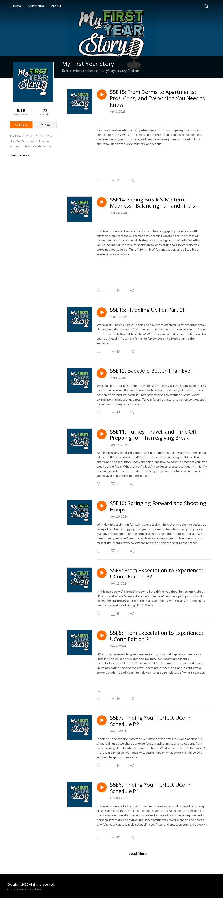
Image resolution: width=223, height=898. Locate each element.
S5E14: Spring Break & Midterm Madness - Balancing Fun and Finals (152, 202)
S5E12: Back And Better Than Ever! (152, 371)
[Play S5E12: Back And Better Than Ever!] (102, 373)
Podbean (36, 889)
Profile (56, 6)
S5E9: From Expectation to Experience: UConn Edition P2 (156, 573)
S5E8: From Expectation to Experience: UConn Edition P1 (156, 636)
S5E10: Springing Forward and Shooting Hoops (158, 506)
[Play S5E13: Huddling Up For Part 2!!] (102, 312)
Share (23, 124)
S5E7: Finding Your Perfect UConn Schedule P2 (151, 721)
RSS (47, 124)
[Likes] (98, 180)
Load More (138, 853)
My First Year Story (88, 64)
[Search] (206, 6)
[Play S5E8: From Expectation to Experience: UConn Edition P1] (102, 635)
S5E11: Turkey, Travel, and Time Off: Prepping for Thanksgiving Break (154, 434)
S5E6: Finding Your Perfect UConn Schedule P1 (151, 788)
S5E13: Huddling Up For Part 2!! (148, 310)
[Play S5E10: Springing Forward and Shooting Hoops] (102, 506)
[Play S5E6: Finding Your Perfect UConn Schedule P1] (102, 787)
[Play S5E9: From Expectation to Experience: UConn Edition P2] (102, 573)
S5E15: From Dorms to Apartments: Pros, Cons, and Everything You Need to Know (157, 98)
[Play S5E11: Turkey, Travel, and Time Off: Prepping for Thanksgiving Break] (102, 434)
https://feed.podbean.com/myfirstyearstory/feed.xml (103, 71)
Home (16, 6)
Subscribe (36, 6)
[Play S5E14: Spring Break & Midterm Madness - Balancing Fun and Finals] (102, 202)
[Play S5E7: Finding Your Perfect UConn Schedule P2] (102, 720)
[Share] (132, 180)
